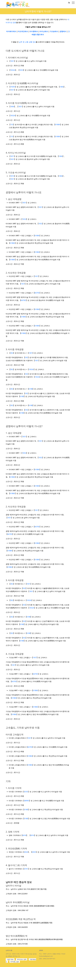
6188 (31, 389)
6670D (37, 293)
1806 (61, 87)
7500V (12, 87)
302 (11, 353)
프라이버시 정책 (21, 959)
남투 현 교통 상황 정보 (27, 42)
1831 (12, 61)
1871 (12, 156)
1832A (12, 70)
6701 (26, 869)
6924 (26, 852)
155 (11, 124)
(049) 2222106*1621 (49, 958)
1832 (24, 219)
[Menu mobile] (73, 3)
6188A (57, 124)
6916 (32, 835)
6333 (26, 791)
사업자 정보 (10, 959)
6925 (34, 852)
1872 (12, 176)
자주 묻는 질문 (14, 962)
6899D (26, 800)
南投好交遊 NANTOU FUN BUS (19, 4)
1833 (21, 70)
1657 (36, 276)
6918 (24, 835)
